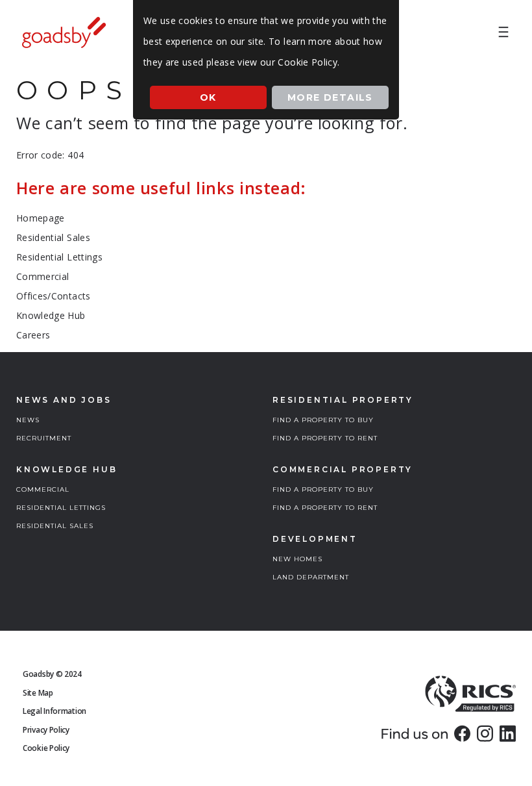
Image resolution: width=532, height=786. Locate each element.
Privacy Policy (46, 729)
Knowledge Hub (51, 315)
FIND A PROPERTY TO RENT (325, 438)
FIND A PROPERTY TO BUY (323, 420)
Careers (33, 335)
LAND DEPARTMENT (310, 577)
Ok (208, 97)
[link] (462, 733)
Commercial (42, 276)
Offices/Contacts (53, 296)
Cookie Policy (46, 748)
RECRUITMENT (43, 438)
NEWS (28, 420)
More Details (330, 97)
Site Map (38, 692)
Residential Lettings (59, 257)
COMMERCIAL (42, 489)
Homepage (40, 218)
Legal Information (54, 710)
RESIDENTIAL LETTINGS (61, 507)
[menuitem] (503, 32)
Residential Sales (53, 237)
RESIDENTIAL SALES (54, 526)
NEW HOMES (297, 559)
